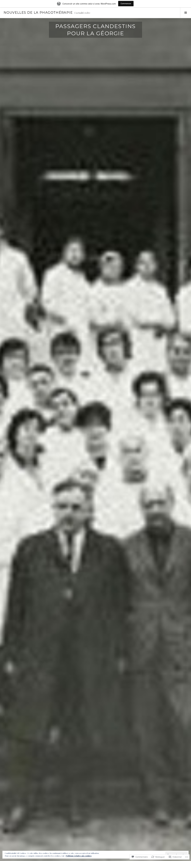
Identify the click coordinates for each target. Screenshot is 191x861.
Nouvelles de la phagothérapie (38, 13)
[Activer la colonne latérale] (185, 12)
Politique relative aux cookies (78, 856)
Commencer (126, 3)
